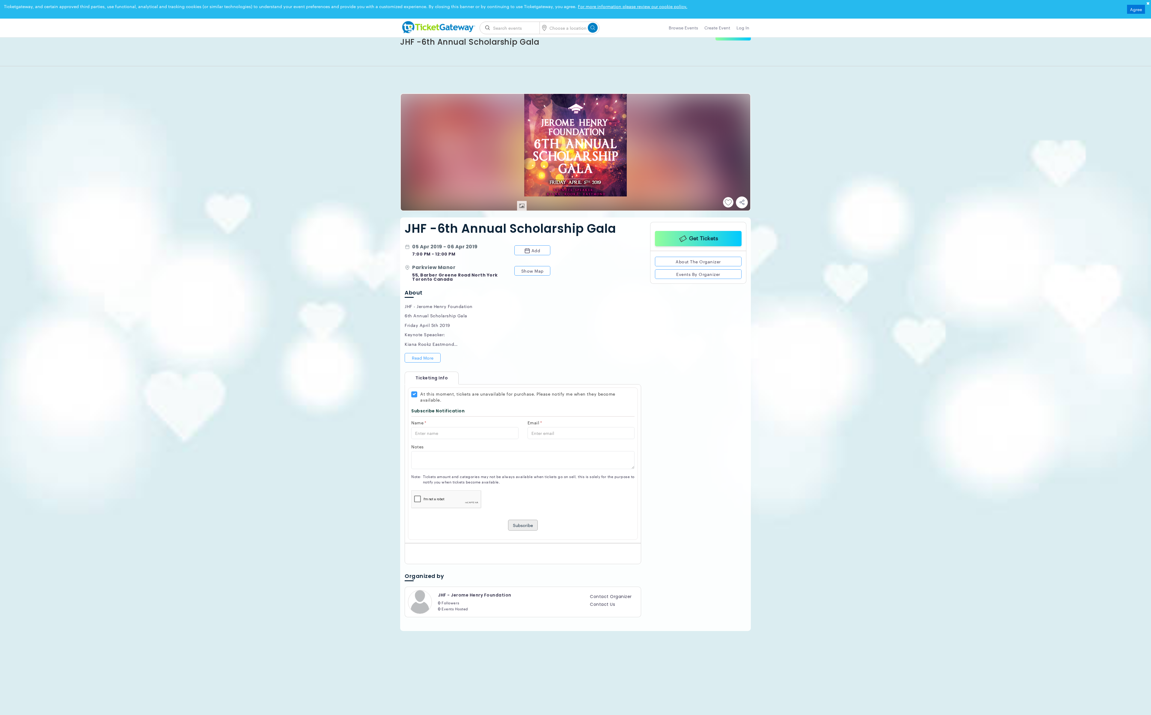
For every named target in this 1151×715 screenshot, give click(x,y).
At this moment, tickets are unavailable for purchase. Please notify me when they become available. (517, 397)
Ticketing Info (425, 378)
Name (419, 423)
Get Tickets (703, 237)
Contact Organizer (611, 597)
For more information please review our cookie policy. (632, 6)
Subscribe (523, 525)
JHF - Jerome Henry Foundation (474, 595)
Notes (417, 447)
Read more (422, 358)
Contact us (602, 604)
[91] (438, 26)
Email (535, 423)
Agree (1136, 9)
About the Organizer (698, 262)
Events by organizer (698, 274)
